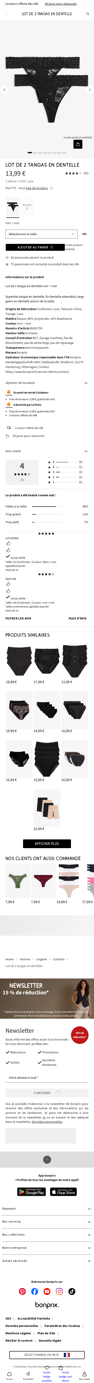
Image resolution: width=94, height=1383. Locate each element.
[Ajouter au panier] (77, 144)
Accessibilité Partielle (34, 1319)
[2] (35, 152)
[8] (64, 152)
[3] (40, 152)
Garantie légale (50, 1341)
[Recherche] (88, 14)
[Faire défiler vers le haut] (47, 1160)
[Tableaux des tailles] (85, 234)
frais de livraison (37, 188)
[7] (59, 152)
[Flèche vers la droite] (90, 90)
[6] (54, 152)
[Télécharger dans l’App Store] (63, 1191)
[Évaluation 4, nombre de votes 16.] (73, 173)
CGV (8, 1319)
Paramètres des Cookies (62, 1326)
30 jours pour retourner (61, 4)
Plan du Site (46, 1333)
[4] (44, 152)
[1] (30, 152)
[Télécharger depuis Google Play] (31, 1191)
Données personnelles (47, 1122)
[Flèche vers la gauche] (4, 90)
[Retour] (6, 14)
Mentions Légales (18, 1333)
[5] (49, 152)
